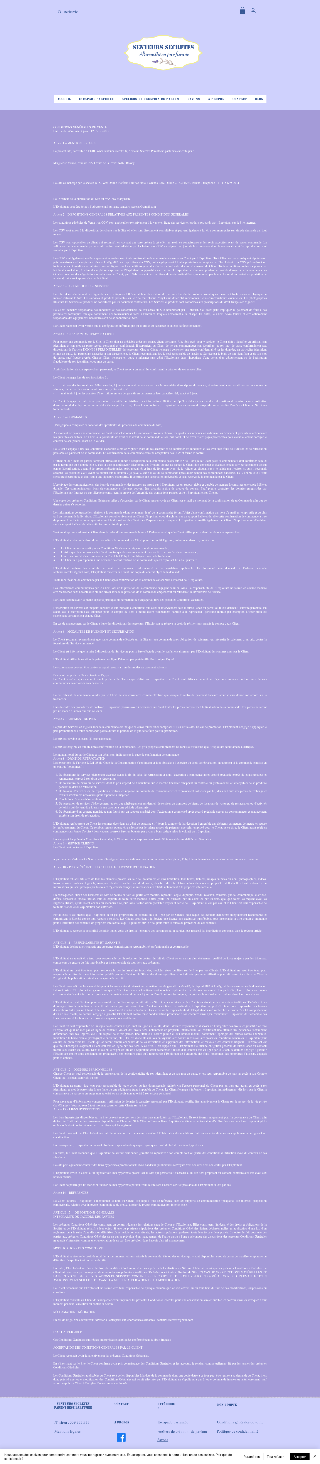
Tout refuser (275, 1456)
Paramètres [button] (252, 1456)
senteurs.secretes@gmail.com (138, 206)
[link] (242, 10)
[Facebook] (121, 1437)
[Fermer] (314, 1457)
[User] (253, 10)
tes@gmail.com (115, 859)
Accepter (300, 1456)
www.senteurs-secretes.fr (112, 151)
